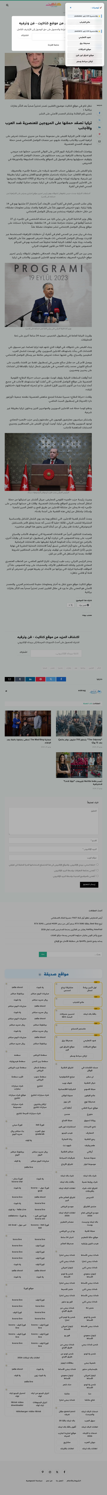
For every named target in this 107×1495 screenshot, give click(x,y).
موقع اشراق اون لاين (85, 55)
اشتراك (25, 36)
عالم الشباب (85, 22)
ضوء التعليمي (85, 37)
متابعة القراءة (53, 45)
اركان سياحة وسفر (85, 61)
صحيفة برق (85, 43)
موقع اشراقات (84, 49)
